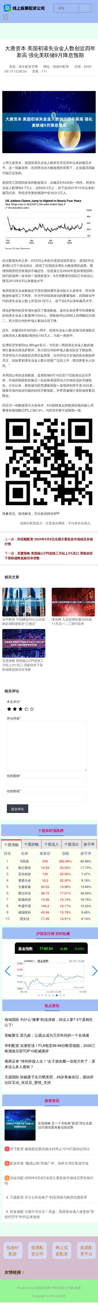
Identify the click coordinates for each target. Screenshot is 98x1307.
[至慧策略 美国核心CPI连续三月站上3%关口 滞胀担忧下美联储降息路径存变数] (23, 643)
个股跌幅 (31, 844)
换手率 (89, 844)
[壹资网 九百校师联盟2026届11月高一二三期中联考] (73, 601)
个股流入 (51, 844)
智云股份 (24, 867)
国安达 (24, 918)
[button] (8, 971)
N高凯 (24, 861)
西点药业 (24, 893)
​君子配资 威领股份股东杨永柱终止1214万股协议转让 (50, 1148)
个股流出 (71, 844)
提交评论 (17, 809)
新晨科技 (24, 899)
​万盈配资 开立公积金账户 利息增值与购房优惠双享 (48, 1197)
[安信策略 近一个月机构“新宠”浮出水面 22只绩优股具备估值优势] (20, 1125)
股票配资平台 (86, 1250)
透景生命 (24, 880)
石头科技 (24, 874)
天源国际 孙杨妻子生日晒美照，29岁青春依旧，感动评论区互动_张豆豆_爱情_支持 (49, 1079)
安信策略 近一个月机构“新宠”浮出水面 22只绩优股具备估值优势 (65, 1125)
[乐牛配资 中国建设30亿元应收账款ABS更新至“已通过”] (23, 601)
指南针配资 (13, 1250)
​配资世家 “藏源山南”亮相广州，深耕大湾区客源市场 (49, 1163)
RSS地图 (58, 1287)
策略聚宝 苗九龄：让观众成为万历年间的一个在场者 (47, 1035)
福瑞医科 (24, 912)
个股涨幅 (11, 844)
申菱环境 (24, 905)
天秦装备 (24, 886)
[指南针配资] (24, 7)
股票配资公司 (37, 1250)
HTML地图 (73, 1287)
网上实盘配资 (62, 1250)
